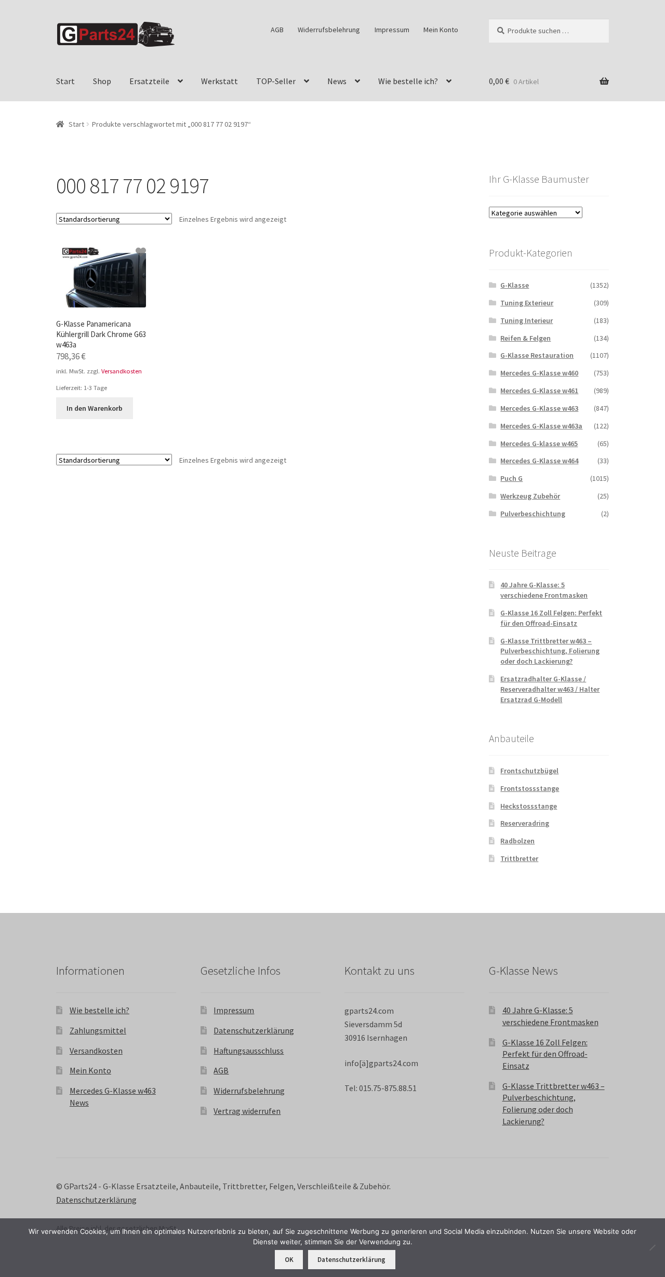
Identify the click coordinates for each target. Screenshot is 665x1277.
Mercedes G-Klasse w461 (539, 390)
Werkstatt (219, 81)
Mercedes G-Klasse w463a (541, 426)
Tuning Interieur (526, 320)
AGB (277, 29)
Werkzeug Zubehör (530, 496)
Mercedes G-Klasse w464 (539, 460)
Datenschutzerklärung (254, 1030)
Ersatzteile (149, 81)
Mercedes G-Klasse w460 (539, 373)
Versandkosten (121, 371)
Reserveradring (524, 823)
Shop (102, 81)
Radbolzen (517, 840)
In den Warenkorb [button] (94, 408)
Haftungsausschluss (249, 1050)
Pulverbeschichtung (532, 513)
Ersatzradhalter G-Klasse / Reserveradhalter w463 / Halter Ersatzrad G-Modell (550, 689)
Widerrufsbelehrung (329, 29)
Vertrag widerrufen (247, 1111)
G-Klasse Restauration (537, 355)
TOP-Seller (276, 81)
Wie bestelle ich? (408, 81)
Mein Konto (440, 29)
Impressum (392, 29)
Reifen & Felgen (525, 338)
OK (289, 1259)
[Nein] (652, 1247)
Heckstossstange (528, 806)
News (337, 81)
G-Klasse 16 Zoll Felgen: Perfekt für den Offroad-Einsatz (551, 618)
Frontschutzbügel (529, 770)
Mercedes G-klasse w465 (539, 443)
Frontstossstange (529, 788)
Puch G (511, 478)
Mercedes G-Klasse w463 (539, 408)
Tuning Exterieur (526, 302)
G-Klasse (514, 285)
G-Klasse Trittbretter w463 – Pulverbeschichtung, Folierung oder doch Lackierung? (550, 651)
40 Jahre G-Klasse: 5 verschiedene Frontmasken (544, 590)
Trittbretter (519, 858)
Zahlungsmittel (98, 1030)
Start (65, 81)
